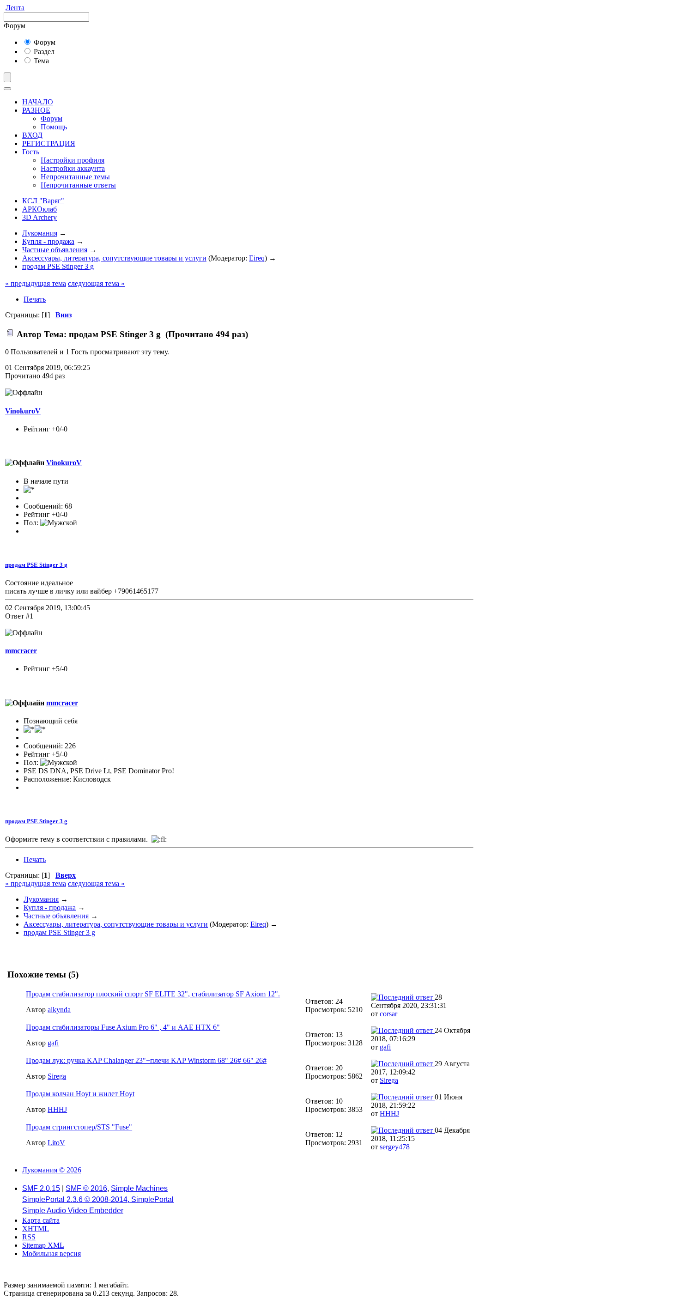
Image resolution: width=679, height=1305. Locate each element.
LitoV (56, 1143)
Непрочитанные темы (75, 177)
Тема (40, 61)
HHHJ (57, 1109)
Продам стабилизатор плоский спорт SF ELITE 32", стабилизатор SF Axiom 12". (153, 994)
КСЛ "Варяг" (43, 201)
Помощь (54, 127)
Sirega (57, 1076)
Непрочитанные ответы (78, 185)
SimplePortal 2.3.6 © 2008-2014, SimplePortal (98, 1199)
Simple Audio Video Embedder (72, 1210)
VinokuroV (23, 411)
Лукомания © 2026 (51, 1170)
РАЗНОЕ (36, 110)
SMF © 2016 (86, 1188)
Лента (15, 8)
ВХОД (32, 135)
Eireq (257, 258)
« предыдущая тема (35, 283)
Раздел (43, 51)
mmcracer (21, 651)
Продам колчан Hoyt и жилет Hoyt (80, 1094)
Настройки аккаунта (73, 168)
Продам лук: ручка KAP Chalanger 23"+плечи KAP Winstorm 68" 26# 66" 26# (146, 1060)
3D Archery (39, 217)
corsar (388, 1014)
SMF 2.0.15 (41, 1188)
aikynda (59, 1010)
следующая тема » (96, 283)
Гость (30, 152)
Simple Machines (139, 1188)
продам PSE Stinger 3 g (36, 564)
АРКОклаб (39, 209)
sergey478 (395, 1147)
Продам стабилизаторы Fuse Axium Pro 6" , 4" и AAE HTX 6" (123, 1027)
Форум (43, 42)
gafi (53, 1043)
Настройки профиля (72, 160)
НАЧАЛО (37, 102)
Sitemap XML (43, 1245)
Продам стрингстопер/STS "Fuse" (79, 1127)
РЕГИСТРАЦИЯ (48, 143)
